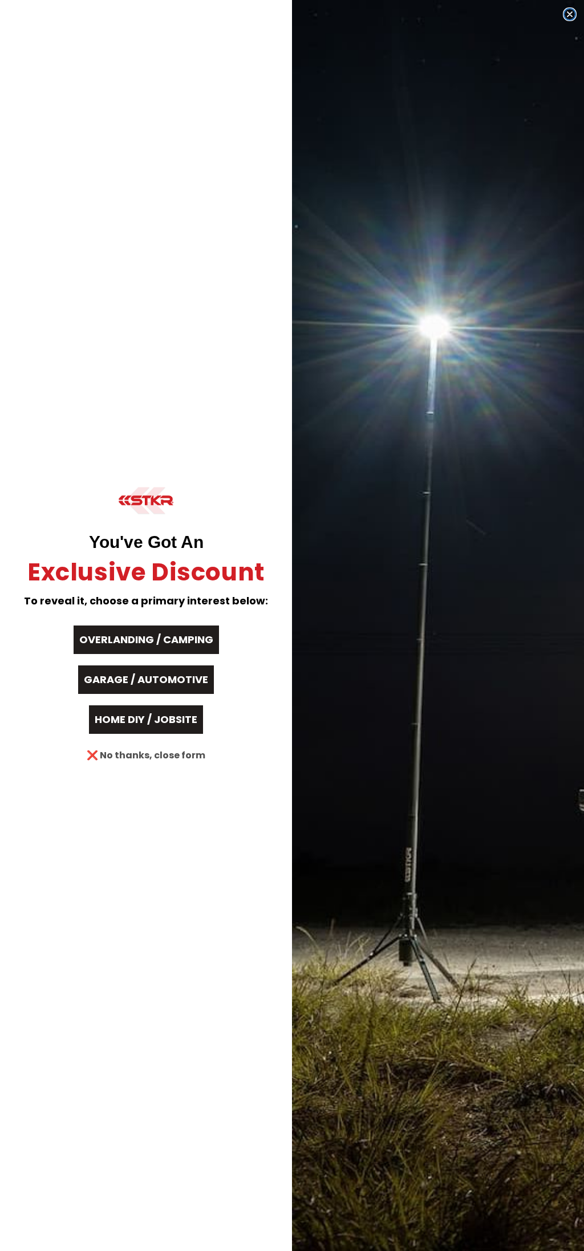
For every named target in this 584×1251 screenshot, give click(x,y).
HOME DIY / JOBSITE (146, 719)
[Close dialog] (569, 14)
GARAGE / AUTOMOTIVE (146, 679)
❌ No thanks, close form (146, 755)
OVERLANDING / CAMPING (146, 639)
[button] (146, 500)
